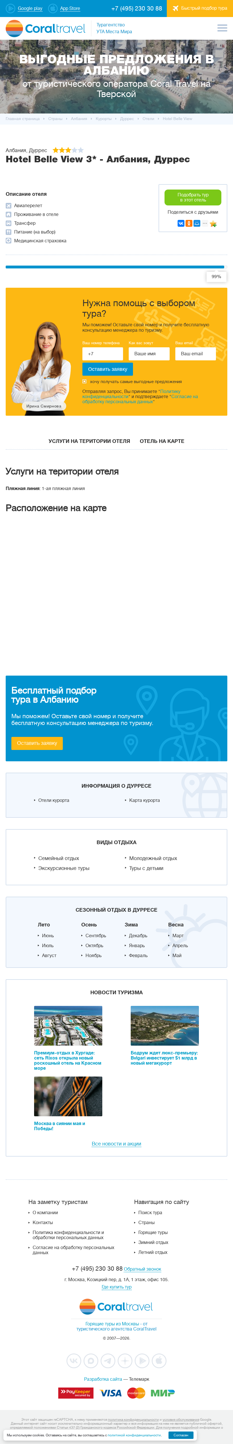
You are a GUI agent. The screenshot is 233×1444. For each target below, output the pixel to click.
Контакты (43, 1222)
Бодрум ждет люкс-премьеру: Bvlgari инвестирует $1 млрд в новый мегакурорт (164, 1058)
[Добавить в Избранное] (213, 223)
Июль (47, 945)
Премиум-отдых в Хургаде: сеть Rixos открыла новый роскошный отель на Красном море (67, 1060)
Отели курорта (53, 800)
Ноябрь (93, 955)
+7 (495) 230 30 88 (136, 8)
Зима (131, 925)
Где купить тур (117, 1287)
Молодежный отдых (153, 858)
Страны (146, 1222)
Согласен (181, 1435)
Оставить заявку (37, 743)
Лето (44, 925)
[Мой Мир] (197, 223)
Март (178, 935)
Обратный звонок (142, 1269)
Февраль (138, 955)
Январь (137, 945)
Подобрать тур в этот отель (193, 197)
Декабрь (138, 935)
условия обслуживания (181, 1420)
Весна (176, 925)
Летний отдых (152, 1252)
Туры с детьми (146, 868)
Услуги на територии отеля (89, 441)
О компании (45, 1212)
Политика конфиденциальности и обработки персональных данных (68, 1235)
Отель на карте (162, 441)
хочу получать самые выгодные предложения (136, 381)
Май (177, 955)
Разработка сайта (103, 1379)
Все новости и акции (116, 1144)
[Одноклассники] (189, 223)
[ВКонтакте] (181, 223)
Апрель (180, 945)
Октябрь (94, 945)
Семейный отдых (58, 858)
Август (49, 955)
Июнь (48, 935)
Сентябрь (96, 935)
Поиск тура (150, 1212)
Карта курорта (144, 800)
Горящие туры (153, 1232)
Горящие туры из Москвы (112, 1324)
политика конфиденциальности (133, 1420)
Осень (89, 925)
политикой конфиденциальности (134, 1435)
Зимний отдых (153, 1242)
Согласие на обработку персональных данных (140, 399)
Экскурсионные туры (64, 868)
